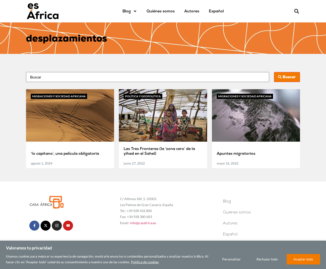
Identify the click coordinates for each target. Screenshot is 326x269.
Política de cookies (145, 262)
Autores (191, 11)
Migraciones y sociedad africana (59, 96)
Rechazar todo (267, 259)
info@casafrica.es (143, 223)
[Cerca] (321, 245)
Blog (126, 11)
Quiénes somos (161, 11)
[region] (163, 255)
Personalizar (231, 259)
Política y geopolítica (143, 96)
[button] (296, 11)
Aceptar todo (303, 259)
